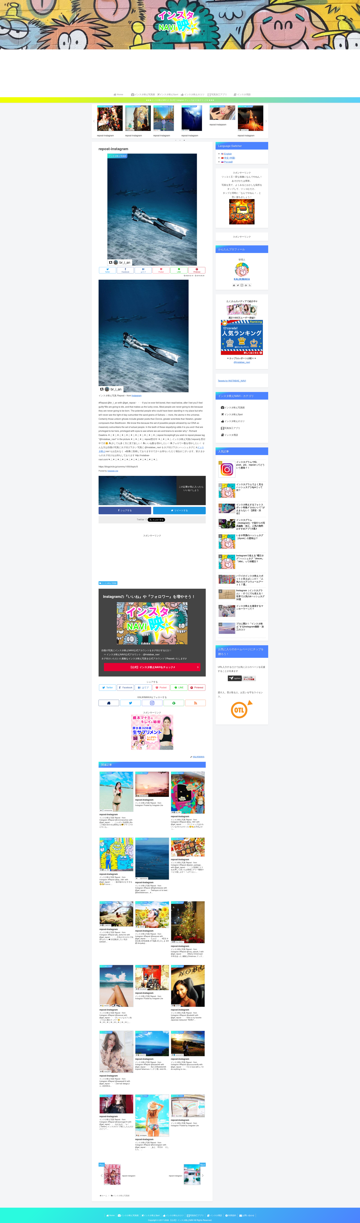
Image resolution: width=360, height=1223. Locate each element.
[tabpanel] (110, 120)
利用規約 (232, 1215)
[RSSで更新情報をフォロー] (195, 703)
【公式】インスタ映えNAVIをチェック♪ (152, 667)
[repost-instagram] (144, 391)
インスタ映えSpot (233, 414)
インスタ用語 (231, 434)
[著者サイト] (109, 703)
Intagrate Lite (112, 470)
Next (266, 121)
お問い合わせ (248, 1215)
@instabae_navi (242, 362)
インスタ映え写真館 (109, 583)
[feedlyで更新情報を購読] (174, 703)
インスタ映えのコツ (234, 421)
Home (112, 1215)
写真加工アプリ (232, 428)
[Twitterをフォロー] (130, 703)
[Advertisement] (180, 70)
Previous (93, 121)
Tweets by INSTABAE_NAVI (232, 380)
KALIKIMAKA (242, 279)
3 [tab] (184, 140)
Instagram (136, 395)
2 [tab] (180, 140)
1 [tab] (175, 140)
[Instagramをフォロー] (152, 703)
